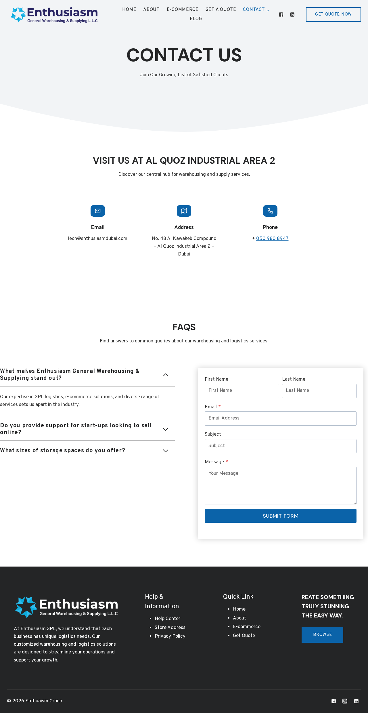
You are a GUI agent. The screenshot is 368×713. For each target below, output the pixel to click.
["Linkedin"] (292, 15)
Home (129, 10)
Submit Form (281, 515)
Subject (213, 434)
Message (216, 462)
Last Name (293, 379)
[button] (267, 10)
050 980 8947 (272, 239)
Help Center (167, 619)
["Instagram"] (345, 701)
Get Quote (244, 636)
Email (213, 407)
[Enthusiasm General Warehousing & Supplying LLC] (54, 14)
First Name (216, 379)
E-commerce (183, 10)
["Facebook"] (281, 15)
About (151, 10)
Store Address (170, 628)
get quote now (333, 14)
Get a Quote (221, 10)
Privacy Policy (170, 636)
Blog (196, 19)
